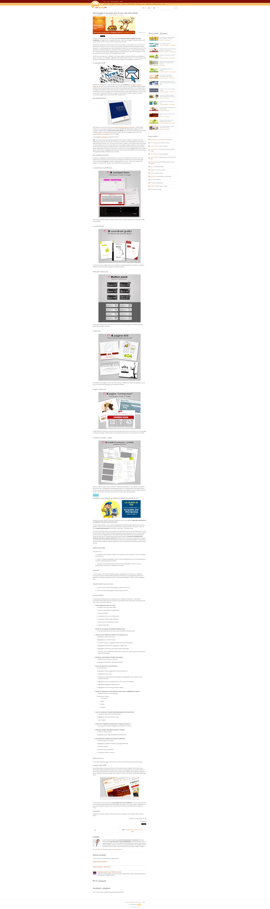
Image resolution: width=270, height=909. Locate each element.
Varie (118, 15)
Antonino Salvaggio (165, 45)
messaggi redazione (129, 829)
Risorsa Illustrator (154, 154)
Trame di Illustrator (154, 146)
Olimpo (152, 173)
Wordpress (121, 15)
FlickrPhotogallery (154, 157)
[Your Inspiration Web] (139, 904)
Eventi (163, 4)
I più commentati (154, 33)
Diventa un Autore (114, 1)
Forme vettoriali (153, 142)
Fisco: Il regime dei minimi (165, 43)
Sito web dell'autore (97, 849)
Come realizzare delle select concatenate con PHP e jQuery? (166, 75)
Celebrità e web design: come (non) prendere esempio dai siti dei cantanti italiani (168, 83)
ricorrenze (136, 829)
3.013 (151, 8)
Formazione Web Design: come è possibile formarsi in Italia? (166, 121)
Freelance (139, 4)
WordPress (148, 4)
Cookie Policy (137, 902)
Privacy (126, 902)
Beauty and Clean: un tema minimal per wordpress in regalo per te (168, 49)
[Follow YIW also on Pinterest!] (154, 8)
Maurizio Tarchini (164, 58)
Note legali (131, 902)
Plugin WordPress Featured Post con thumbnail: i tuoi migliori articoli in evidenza (167, 63)
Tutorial (124, 4)
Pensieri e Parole (157, 4)
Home (104, 1)
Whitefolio (152, 186)
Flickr (151, 166)
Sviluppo (105, 4)
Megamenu (153, 170)
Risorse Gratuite (131, 4)
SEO (143, 4)
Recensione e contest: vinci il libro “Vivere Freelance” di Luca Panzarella (167, 96)
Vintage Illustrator (154, 149)
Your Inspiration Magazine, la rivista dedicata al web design (167, 127)
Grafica (118, 4)
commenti (142, 32)
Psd (151, 179)
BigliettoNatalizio (154, 162)
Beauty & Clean (153, 176)
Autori (108, 1)
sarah (162, 40)
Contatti (121, 1)
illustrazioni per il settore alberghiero (158, 139)
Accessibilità (112, 4)
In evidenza (164, 33)
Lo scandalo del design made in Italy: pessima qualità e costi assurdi (167, 38)
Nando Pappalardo (98, 15)
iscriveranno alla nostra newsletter (101, 134)
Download (96, 495)
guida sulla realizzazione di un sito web (125, 127)
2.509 (145, 8)
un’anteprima (105, 137)
